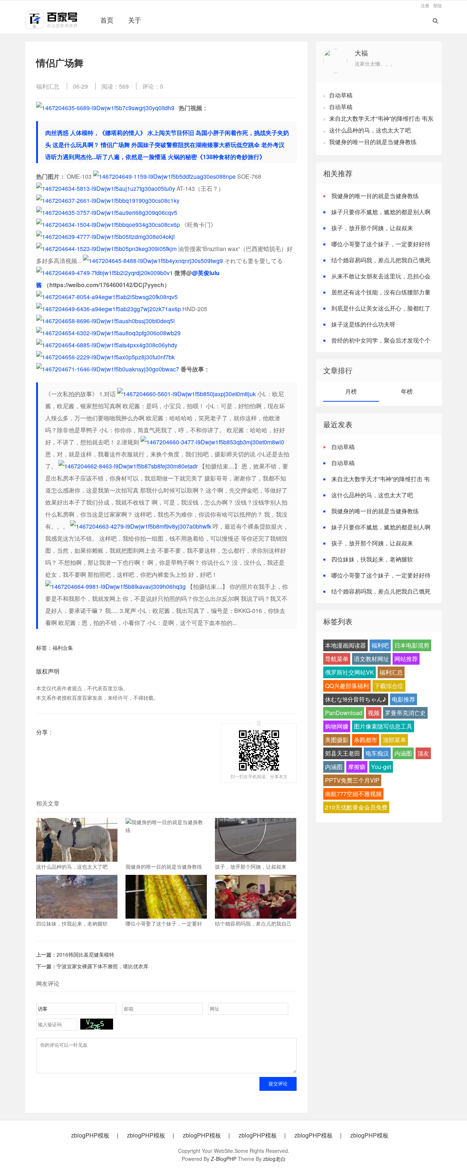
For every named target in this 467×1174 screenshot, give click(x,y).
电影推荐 (403, 699)
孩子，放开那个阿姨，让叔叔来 (372, 228)
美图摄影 (336, 739)
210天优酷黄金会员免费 (356, 807)
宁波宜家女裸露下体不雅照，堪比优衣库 (102, 966)
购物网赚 (336, 726)
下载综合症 (389, 685)
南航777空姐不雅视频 (353, 793)
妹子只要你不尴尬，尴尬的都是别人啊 (381, 212)
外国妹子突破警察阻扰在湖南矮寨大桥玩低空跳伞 (195, 144)
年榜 (407, 391)
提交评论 (278, 1083)
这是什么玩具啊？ (76, 144)
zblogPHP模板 (90, 1135)
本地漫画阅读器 (345, 645)
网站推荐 (406, 658)
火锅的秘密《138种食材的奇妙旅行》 (216, 156)
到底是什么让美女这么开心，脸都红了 (381, 308)
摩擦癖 (357, 766)
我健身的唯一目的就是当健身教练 (373, 142)
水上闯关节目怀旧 (170, 132)
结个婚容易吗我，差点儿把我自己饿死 (381, 260)
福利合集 (63, 647)
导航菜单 (336, 658)
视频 (373, 712)
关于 (134, 19)
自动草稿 (340, 95)
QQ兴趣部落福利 (347, 685)
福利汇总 (47, 86)
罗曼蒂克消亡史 (405, 712)
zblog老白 (274, 1158)
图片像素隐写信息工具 (383, 726)
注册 (425, 5)
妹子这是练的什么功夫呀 (363, 324)
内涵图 (403, 753)
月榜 (351, 391)
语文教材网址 (371, 658)
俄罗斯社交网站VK (349, 672)
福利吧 (380, 645)
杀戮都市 (365, 739)
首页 (106, 19)
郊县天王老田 (342, 753)
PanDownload (343, 712)
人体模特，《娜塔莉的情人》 (108, 132)
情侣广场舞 (115, 144)
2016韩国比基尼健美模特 (85, 954)
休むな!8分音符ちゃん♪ (355, 699)
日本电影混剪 (411, 645)
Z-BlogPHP (223, 1158)
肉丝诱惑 (57, 132)
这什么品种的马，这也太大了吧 (370, 130)
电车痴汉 (377, 753)
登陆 (437, 5)
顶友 (423, 753)
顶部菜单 (394, 739)
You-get (381, 766)
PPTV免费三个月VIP (352, 780)
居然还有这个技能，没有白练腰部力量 (381, 292)
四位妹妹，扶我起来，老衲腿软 (372, 559)
